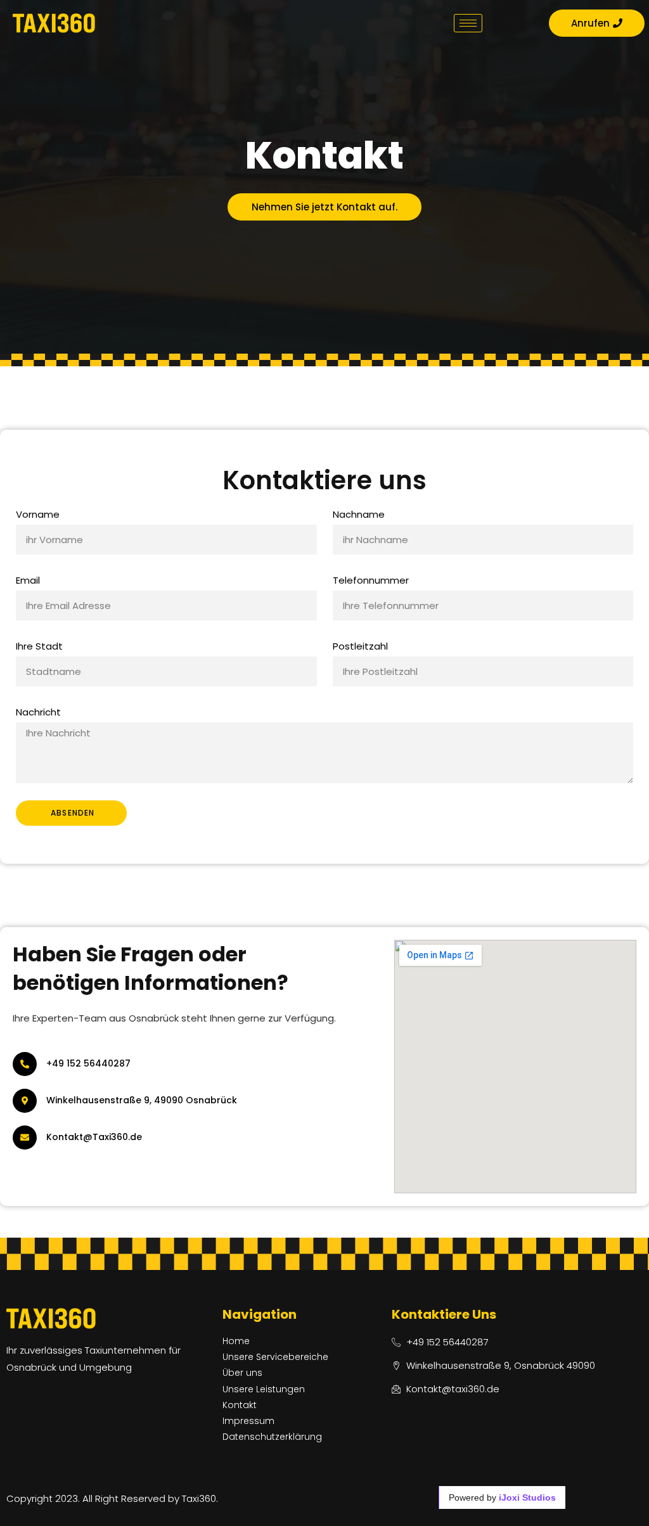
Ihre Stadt (39, 646)
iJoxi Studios (527, 1497)
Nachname (359, 514)
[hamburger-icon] (468, 23)
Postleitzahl (360, 646)
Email (28, 580)
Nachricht (38, 712)
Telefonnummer (371, 580)
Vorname (38, 514)
